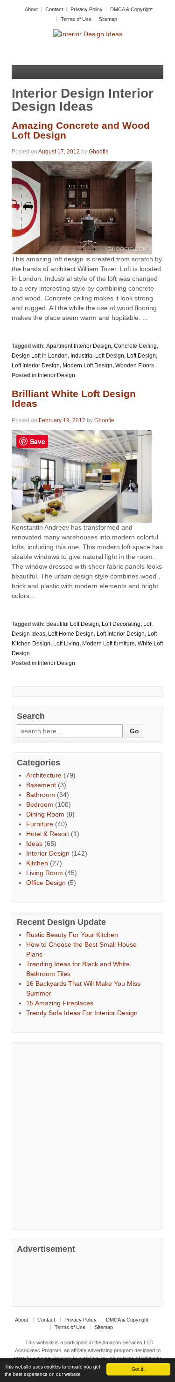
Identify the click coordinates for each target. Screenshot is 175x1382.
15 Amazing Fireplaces (59, 1003)
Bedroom (39, 804)
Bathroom (40, 794)
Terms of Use (76, 19)
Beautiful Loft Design (72, 624)
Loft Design (141, 355)
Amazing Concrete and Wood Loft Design (81, 130)
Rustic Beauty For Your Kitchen (72, 934)
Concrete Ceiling (135, 346)
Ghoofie (99, 151)
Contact (54, 9)
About (31, 9)
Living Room (44, 873)
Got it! (138, 1368)
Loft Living (66, 643)
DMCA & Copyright (131, 9)
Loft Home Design (71, 634)
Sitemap (108, 19)
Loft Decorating (121, 624)
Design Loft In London (40, 355)
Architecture (44, 775)
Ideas (34, 843)
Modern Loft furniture (108, 643)
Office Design (46, 882)
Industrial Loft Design (97, 355)
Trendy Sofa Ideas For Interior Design (82, 1013)
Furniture (39, 824)
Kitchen (37, 863)
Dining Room (45, 814)
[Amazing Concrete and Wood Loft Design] (82, 207)
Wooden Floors (134, 365)
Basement (41, 785)
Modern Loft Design (87, 365)
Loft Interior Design (36, 365)
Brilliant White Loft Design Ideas (74, 398)
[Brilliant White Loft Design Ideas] (82, 475)
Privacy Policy (86, 9)
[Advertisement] (87, 1134)
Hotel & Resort (47, 833)
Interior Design (56, 375)
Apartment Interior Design (78, 346)
